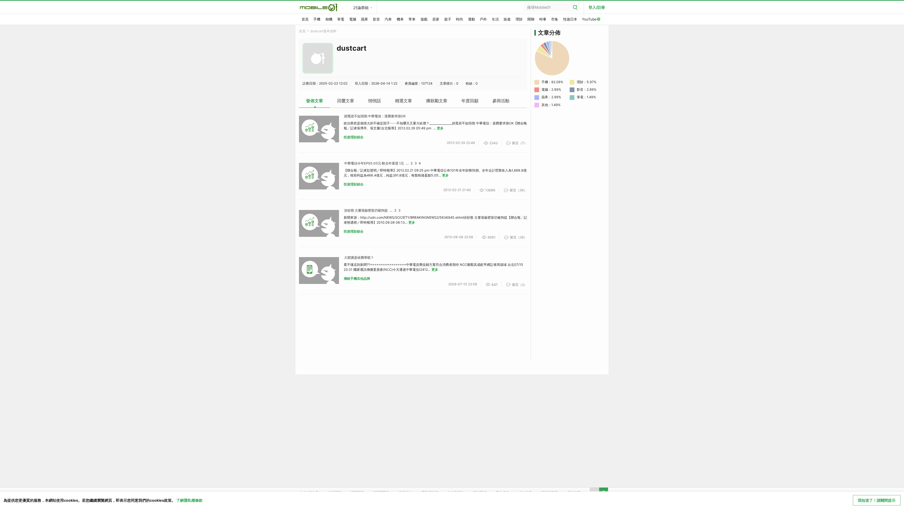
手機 (316, 19)
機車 (400, 19)
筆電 (340, 19)
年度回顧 (469, 100)
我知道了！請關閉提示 (877, 500)
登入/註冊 (597, 7)
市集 (554, 19)
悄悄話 (374, 100)
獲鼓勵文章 (436, 100)
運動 (471, 19)
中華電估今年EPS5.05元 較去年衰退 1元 (374, 163)
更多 (440, 128)
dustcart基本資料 (323, 31)
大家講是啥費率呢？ (359, 257)
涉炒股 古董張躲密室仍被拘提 (366, 210)
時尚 (459, 19)
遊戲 (424, 19)
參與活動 (500, 100)
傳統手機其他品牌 (357, 278)
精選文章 (403, 100)
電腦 (352, 19)
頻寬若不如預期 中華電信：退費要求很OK (375, 116)
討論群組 (361, 7)
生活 (495, 19)
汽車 (388, 19)
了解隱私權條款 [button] (189, 500)
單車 (412, 19)
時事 (542, 19)
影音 (376, 19)
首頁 (305, 19)
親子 (447, 19)
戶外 (483, 19)
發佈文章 (314, 100)
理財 (519, 19)
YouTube (589, 19)
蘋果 (364, 19)
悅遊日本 (570, 19)
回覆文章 (345, 100)
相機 (328, 19)
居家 (435, 19)
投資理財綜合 (353, 137)
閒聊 (530, 19)
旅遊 (507, 19)
